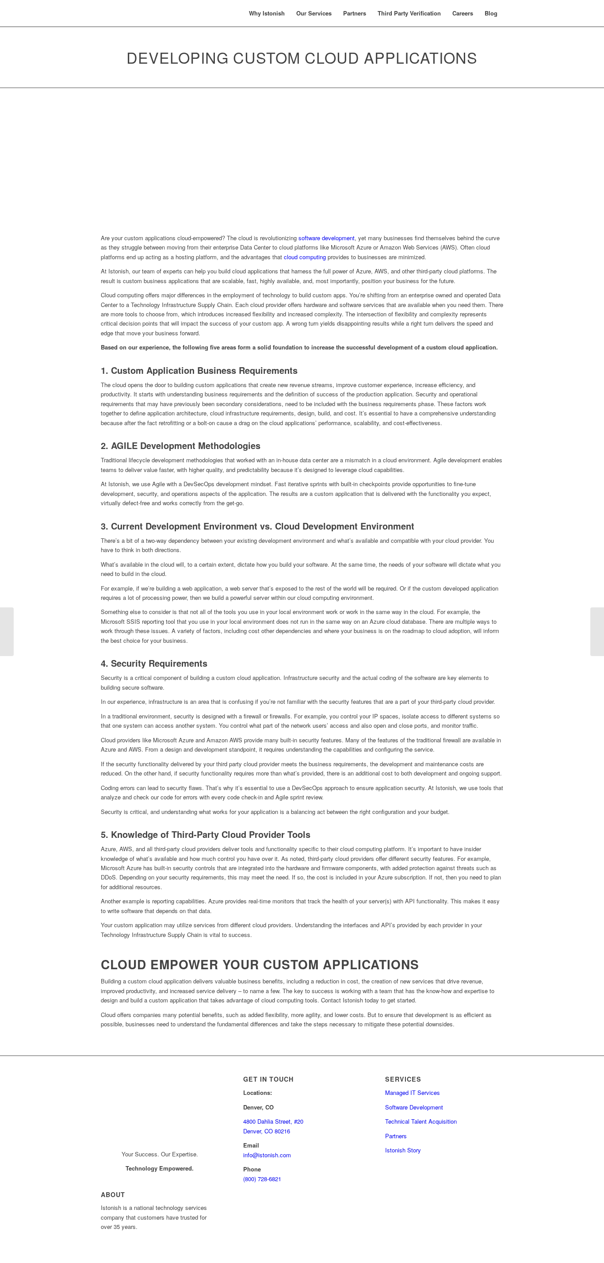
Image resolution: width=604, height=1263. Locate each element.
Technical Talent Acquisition (421, 1121)
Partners (396, 1136)
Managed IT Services (412, 1092)
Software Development (414, 1107)
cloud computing (305, 257)
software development (326, 238)
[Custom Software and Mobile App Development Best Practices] (597, 631)
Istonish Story (403, 1150)
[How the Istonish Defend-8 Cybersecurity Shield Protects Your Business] (7, 631)
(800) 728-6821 (262, 1179)
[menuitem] (267, 13)
